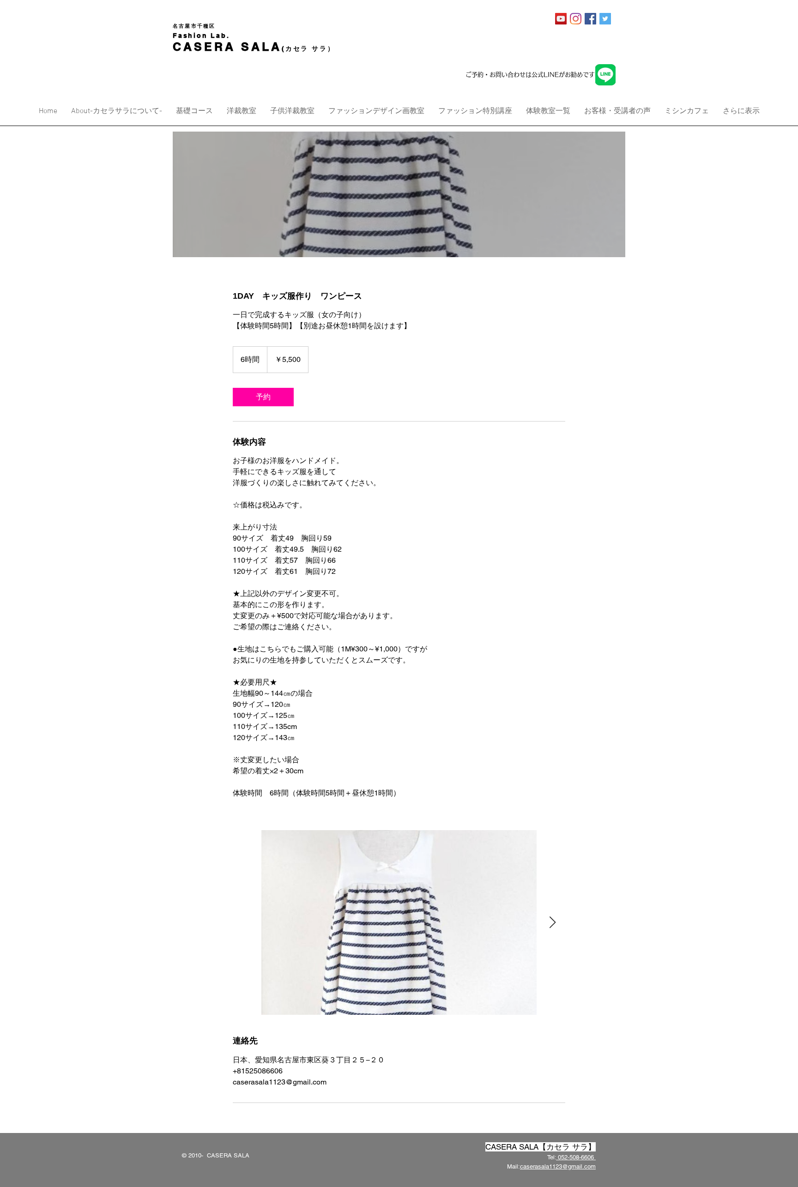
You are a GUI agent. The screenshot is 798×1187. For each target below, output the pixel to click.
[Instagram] (575, 18)
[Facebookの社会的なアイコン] (590, 18)
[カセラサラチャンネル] (561, 18)
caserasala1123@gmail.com (558, 1166)
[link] (263, 397)
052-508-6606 (576, 1157)
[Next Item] (552, 922)
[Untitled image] (399, 922)
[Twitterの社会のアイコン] (605, 18)
